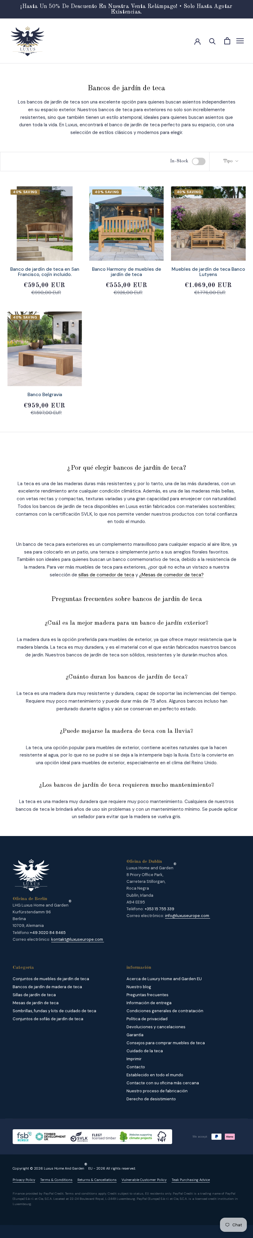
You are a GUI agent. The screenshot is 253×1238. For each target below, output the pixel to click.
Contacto (135, 1067)
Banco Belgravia (44, 395)
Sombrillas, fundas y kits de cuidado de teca (54, 1010)
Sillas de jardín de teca (34, 994)
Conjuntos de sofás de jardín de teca (48, 1018)
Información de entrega (149, 1002)
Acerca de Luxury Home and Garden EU (164, 978)
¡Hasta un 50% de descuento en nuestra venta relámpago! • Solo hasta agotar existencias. (126, 9)
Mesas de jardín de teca (36, 1002)
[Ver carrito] (227, 40)
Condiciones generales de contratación (164, 1010)
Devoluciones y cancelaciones (155, 1026)
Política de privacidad (147, 1018)
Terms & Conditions (56, 1180)
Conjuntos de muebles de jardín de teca (51, 978)
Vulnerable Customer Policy (144, 1180)
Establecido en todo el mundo (154, 1075)
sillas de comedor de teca (106, 575)
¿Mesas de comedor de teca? (171, 575)
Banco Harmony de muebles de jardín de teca (126, 272)
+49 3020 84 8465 (48, 932)
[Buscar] (212, 41)
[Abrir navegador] (240, 40)
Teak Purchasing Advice (191, 1180)
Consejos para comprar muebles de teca (165, 1042)
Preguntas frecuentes (147, 994)
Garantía (134, 1034)
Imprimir (134, 1058)
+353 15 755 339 (159, 908)
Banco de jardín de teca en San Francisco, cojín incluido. (44, 272)
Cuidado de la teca (144, 1050)
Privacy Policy (24, 1180)
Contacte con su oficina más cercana (162, 1083)
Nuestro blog (138, 986)
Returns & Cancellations (97, 1180)
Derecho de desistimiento (151, 1099)
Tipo (228, 161)
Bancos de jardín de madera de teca (47, 986)
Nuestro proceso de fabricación (157, 1091)
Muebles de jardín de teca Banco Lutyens (208, 272)
